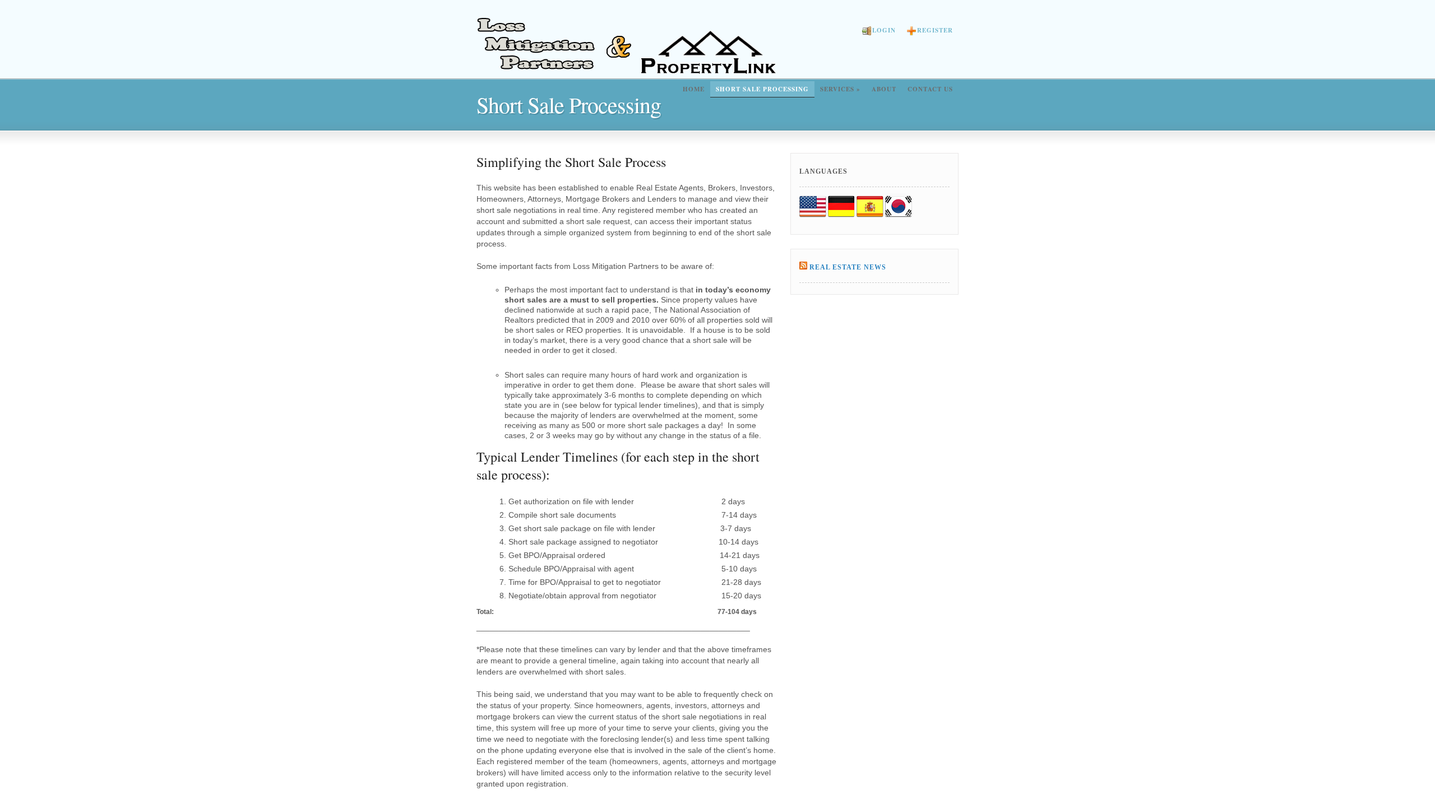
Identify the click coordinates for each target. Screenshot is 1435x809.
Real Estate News (847, 267)
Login (884, 30)
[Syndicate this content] (803, 267)
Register (935, 30)
